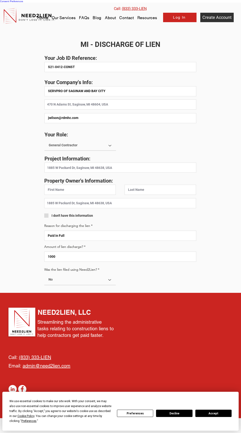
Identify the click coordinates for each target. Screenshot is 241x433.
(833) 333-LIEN (35, 357)
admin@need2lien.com (46, 366)
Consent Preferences (11, 1)
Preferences (135, 413)
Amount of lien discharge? (64, 246)
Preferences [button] (28, 421)
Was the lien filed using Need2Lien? (70, 269)
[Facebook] (22, 389)
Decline (174, 413)
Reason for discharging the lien (67, 225)
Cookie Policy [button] (25, 416)
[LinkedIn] (12, 389)
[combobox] (120, 104)
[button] (147, 17)
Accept (213, 413)
